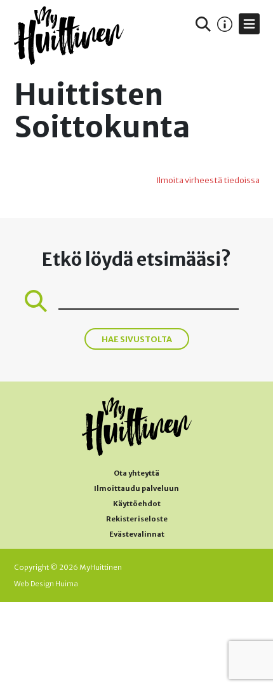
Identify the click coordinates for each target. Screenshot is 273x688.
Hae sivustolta (137, 339)
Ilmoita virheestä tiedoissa (208, 180)
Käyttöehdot (137, 503)
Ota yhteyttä (136, 473)
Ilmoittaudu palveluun (136, 488)
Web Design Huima (46, 583)
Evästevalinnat (136, 534)
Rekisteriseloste (137, 518)
